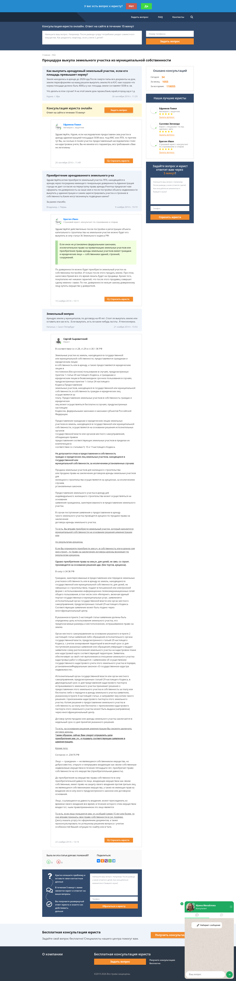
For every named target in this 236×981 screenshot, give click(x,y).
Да (146, 6)
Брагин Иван (70, 219)
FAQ (160, 17)
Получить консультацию (172, 935)
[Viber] (106, 860)
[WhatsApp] (110, 860)
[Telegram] (113, 860)
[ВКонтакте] (98, 860)
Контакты (178, 17)
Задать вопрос (139, 17)
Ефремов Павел (72, 124)
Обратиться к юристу (114, 906)
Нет (131, 6)
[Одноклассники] (102, 860)
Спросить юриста (119, 160)
